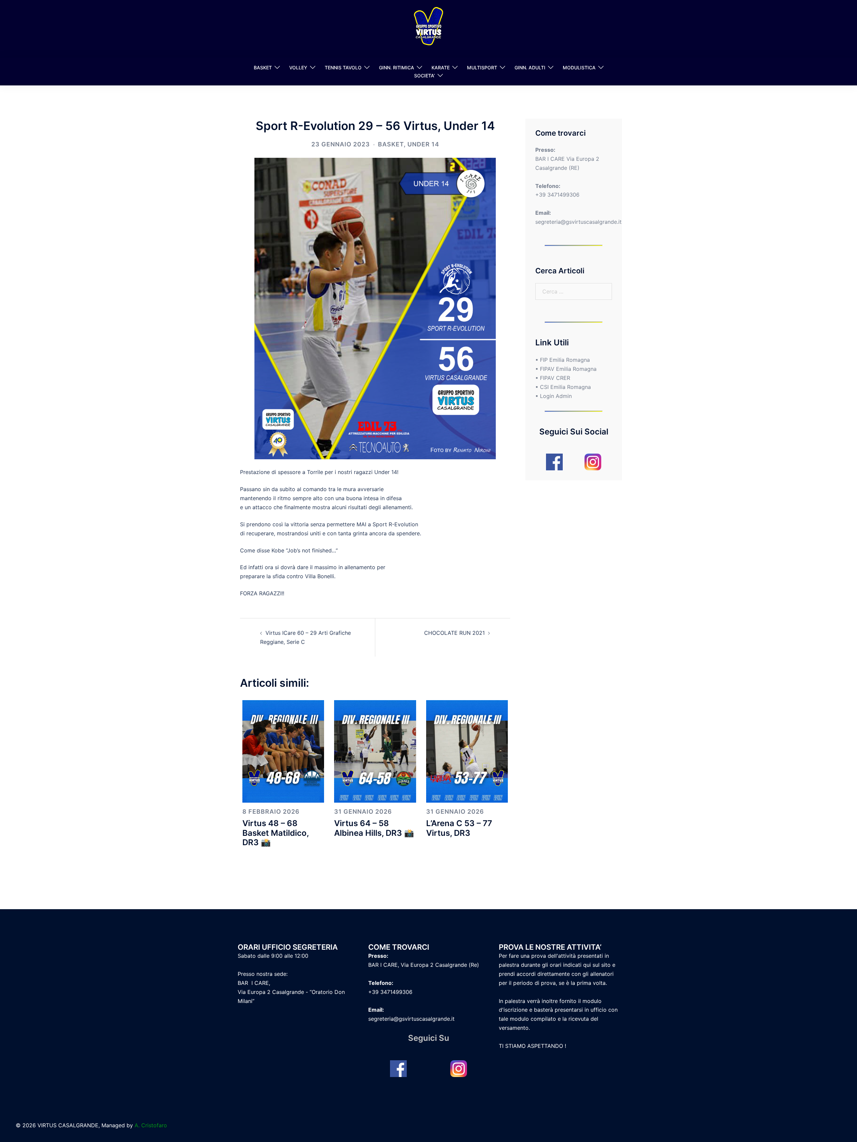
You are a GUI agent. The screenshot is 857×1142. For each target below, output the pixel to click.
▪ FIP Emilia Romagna (562, 359)
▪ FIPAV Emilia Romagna (566, 368)
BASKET (263, 67)
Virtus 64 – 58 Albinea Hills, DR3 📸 (374, 828)
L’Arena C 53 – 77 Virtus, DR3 (459, 828)
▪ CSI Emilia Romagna (563, 387)
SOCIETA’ (424, 75)
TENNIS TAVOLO (343, 67)
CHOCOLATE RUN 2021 (454, 632)
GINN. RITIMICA (396, 67)
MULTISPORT (482, 67)
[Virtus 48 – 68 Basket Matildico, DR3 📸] (283, 750)
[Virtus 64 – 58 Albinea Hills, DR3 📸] (375, 750)
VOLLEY (298, 67)
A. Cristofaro (151, 1125)
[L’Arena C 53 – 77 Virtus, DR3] (467, 750)
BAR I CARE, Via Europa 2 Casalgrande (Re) (423, 964)
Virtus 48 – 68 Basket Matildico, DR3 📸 (275, 833)
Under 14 (423, 144)
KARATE (441, 67)
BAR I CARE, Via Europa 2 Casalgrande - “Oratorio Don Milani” (291, 992)
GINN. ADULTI (530, 67)
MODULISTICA (579, 67)
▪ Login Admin (553, 396)
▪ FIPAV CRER (552, 378)
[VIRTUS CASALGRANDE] (428, 28)
